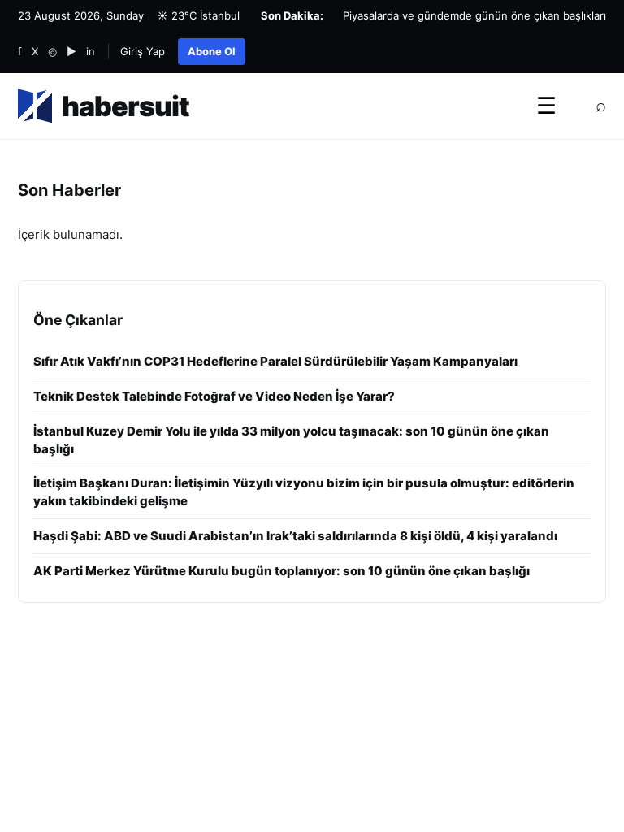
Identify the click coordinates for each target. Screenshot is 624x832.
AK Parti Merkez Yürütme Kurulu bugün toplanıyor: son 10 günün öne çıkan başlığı (281, 570)
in (90, 51)
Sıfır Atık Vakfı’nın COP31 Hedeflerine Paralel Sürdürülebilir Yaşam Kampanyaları (275, 361)
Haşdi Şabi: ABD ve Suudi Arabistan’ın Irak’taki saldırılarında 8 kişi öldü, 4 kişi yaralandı (295, 536)
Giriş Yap (142, 51)
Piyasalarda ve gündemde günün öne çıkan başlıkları (474, 15)
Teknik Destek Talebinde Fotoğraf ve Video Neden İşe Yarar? (214, 396)
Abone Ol (212, 51)
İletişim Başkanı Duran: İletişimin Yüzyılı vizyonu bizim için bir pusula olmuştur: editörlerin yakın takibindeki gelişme (303, 492)
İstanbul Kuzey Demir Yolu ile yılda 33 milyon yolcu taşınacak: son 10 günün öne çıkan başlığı (291, 440)
